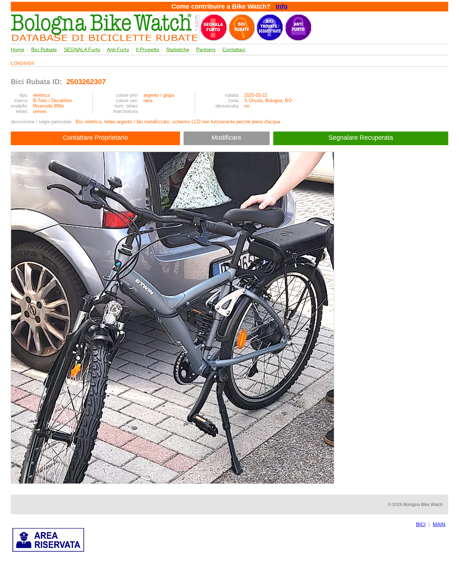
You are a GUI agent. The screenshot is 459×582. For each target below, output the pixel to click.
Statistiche (177, 49)
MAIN (439, 524)
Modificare (226, 137)
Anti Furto (118, 49)
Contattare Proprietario (95, 137)
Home (17, 49)
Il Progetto (147, 49)
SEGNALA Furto (82, 49)
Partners (206, 49)
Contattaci (233, 49)
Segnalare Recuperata (361, 137)
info (282, 6)
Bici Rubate (44, 49)
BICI (421, 524)
